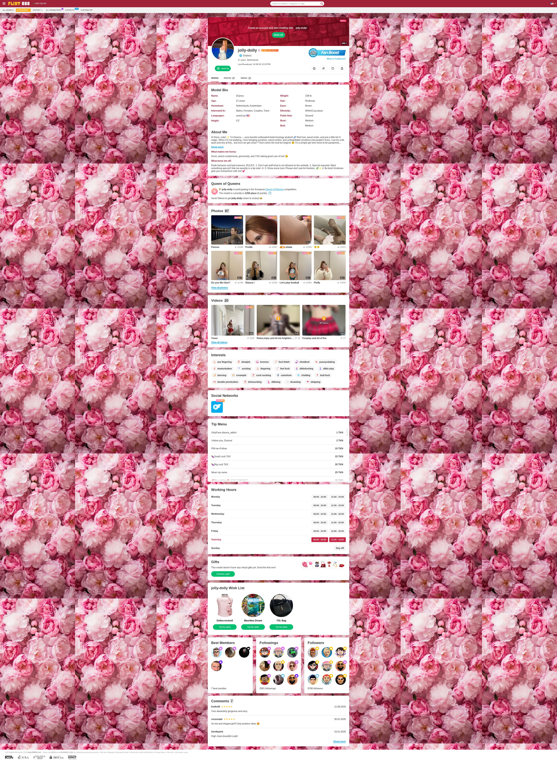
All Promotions (53, 10)
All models (8, 10)
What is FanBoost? (336, 59)
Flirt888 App (87, 10)
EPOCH (54, 752)
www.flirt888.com (34, 752)
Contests (69, 10)
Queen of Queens (275, 189)
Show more (217, 147)
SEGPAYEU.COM (66, 752)
